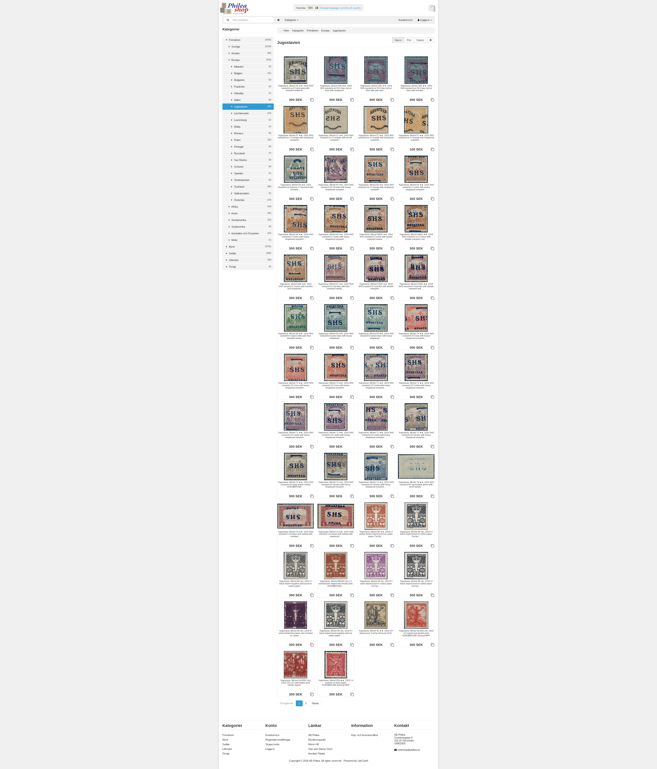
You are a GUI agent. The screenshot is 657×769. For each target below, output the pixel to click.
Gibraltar (252, 93)
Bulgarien (252, 79)
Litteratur (249, 260)
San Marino (252, 160)
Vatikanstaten (252, 193)
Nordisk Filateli (316, 753)
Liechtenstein (252, 113)
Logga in (425, 19)
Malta (252, 126)
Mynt (249, 246)
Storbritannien (252, 180)
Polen (252, 140)
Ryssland (252, 153)
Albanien (252, 66)
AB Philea (313, 735)
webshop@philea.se (408, 749)
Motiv (251, 240)
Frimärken (249, 39)
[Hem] (278, 20)
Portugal (252, 146)
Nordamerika (251, 220)
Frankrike (252, 86)
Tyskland (252, 186)
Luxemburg (252, 120)
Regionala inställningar (277, 739)
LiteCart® (363, 760)
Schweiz (252, 166)
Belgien (252, 73)
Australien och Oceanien (251, 233)
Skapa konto (272, 744)
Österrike (252, 200)
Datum (420, 40)
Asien (251, 213)
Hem (286, 30)
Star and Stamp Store (320, 748)
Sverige (251, 46)
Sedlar (249, 253)
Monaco (252, 133)
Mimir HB (313, 744)
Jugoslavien (252, 106)
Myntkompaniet (317, 739)
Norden (251, 53)
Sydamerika (251, 226)
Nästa (315, 703)
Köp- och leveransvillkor (364, 735)
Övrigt (249, 266)
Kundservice (405, 19)
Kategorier (291, 19)
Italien (252, 99)
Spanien (252, 173)
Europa (251, 59)
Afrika (251, 206)
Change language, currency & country (340, 7)
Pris (409, 40)
